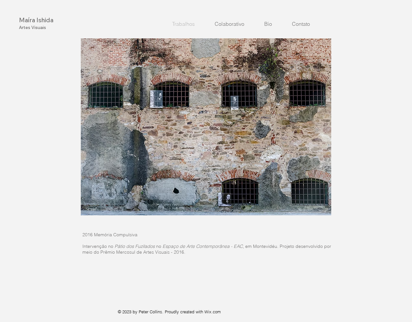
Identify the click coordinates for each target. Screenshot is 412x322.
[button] (206, 126)
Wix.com (212, 311)
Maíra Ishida (36, 20)
